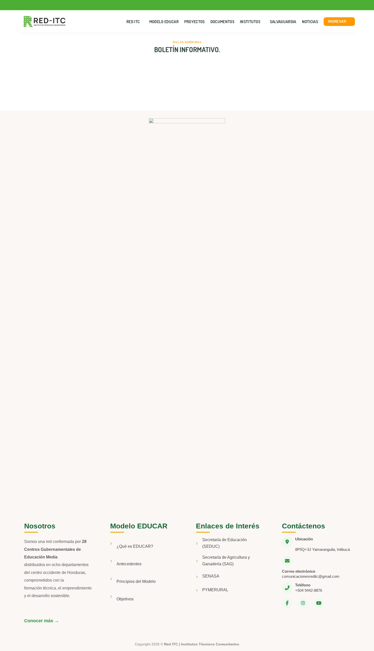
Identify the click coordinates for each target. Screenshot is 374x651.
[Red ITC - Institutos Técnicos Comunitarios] (44, 21)
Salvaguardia (283, 21)
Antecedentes (129, 564)
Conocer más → (41, 620)
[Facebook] (287, 603)
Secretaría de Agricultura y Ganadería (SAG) (226, 560)
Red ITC (133, 21)
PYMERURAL (215, 590)
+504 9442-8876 (308, 590)
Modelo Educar (164, 21)
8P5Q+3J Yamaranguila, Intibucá (322, 549)
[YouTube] (318, 603)
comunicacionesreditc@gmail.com (310, 576)
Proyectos (194, 21)
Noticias (310, 21)
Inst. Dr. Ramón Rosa (187, 42)
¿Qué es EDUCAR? (135, 546)
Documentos (222, 21)
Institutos (250, 21)
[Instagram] (303, 603)
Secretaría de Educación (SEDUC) (224, 543)
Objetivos (125, 599)
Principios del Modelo (136, 581)
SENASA (210, 576)
